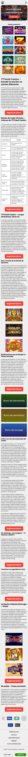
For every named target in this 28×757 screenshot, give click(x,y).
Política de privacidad (14, 744)
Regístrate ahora (14, 113)
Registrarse (21, 754)
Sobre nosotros (14, 732)
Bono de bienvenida (14, 400)
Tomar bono (14, 17)
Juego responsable (14, 738)
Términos (14, 741)
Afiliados (14, 735)
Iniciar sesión (7, 754)
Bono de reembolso (14, 415)
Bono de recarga (14, 430)
